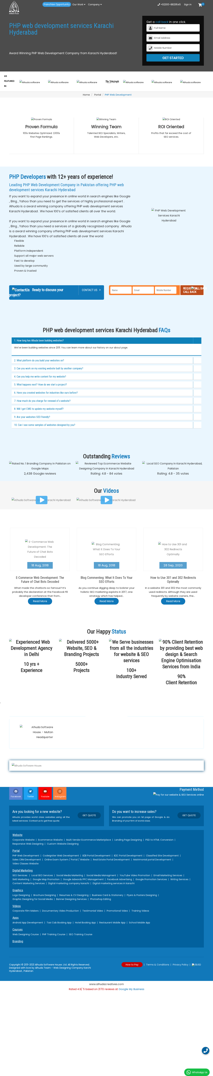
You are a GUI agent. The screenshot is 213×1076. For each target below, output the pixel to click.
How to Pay (132, 964)
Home (86, 94)
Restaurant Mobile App (112, 922)
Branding (17, 941)
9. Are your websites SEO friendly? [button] (32, 417)
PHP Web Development (25, 855)
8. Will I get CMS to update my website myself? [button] (39, 408)
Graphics (17, 890)
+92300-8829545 (170, 4)
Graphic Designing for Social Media (32, 899)
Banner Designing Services (71, 899)
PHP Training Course (53, 934)
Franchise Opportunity (57, 4)
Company (94, 4)
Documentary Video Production (60, 910)
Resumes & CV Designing (74, 895)
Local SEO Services (42, 875)
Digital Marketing (22, 870)
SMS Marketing (20, 879)
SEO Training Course (80, 934)
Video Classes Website (25, 863)
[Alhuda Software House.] (106, 765)
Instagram (60, 796)
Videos (16, 906)
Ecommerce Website (50, 839)
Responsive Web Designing (27, 843)
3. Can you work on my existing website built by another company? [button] (48, 368)
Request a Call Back (190, 290)
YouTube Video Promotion (135, 875)
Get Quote (89, 815)
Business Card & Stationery (107, 895)
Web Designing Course (25, 934)
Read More (40, 601)
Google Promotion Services (151, 879)
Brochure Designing (44, 895)
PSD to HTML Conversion (159, 839)
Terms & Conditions (157, 964)
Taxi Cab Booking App (59, 922)
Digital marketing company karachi (68, 883)
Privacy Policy (180, 964)
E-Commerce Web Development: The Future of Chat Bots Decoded (40, 580)
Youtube (45, 796)
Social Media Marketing (69, 875)
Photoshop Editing (100, 899)
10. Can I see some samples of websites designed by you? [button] (44, 425)
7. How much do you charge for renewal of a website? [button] (42, 400)
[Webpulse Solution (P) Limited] (23, 7)
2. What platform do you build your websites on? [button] (39, 360)
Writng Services (179, 879)
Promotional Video (117, 910)
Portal (97, 94)
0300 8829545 (71, 742)
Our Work (78, 4)
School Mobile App (139, 922)
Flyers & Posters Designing (142, 895)
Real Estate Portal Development (111, 859)
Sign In (188, 4)
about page (120, 347)
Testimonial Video (92, 910)
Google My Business (131, 989)
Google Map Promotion (46, 879)
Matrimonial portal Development (152, 859)
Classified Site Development (162, 855)
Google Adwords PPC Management (83, 879)
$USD (198, 964)
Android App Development (27, 922)
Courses (17, 929)
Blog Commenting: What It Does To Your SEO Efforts (106, 580)
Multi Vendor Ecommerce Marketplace (88, 839)
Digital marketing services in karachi (113, 883)
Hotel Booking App (85, 922)
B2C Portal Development (128, 855)
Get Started (173, 58)
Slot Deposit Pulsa (106, 994)
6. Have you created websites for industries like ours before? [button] (46, 392)
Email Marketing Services (168, 875)
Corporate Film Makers (25, 910)
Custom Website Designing (63, 843)
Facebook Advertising (119, 879)
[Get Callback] (205, 1050)
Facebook (16, 796)
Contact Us (91, 290)
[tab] (106, 340)
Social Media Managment (101, 875)
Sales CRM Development (26, 859)
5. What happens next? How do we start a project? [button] (40, 384)
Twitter (30, 796)
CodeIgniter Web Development (61, 855)
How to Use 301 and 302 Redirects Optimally (173, 580)
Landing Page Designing (128, 839)
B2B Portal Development (96, 855)
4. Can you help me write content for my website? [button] (40, 376)
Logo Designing (21, 895)
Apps (15, 917)
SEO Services (20, 875)
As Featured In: (9, 81)
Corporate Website (23, 839)
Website (17, 835)
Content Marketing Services (28, 883)
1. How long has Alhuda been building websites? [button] (39, 340)
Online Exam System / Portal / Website (67, 859)
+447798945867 (119, 740)
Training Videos (140, 910)
